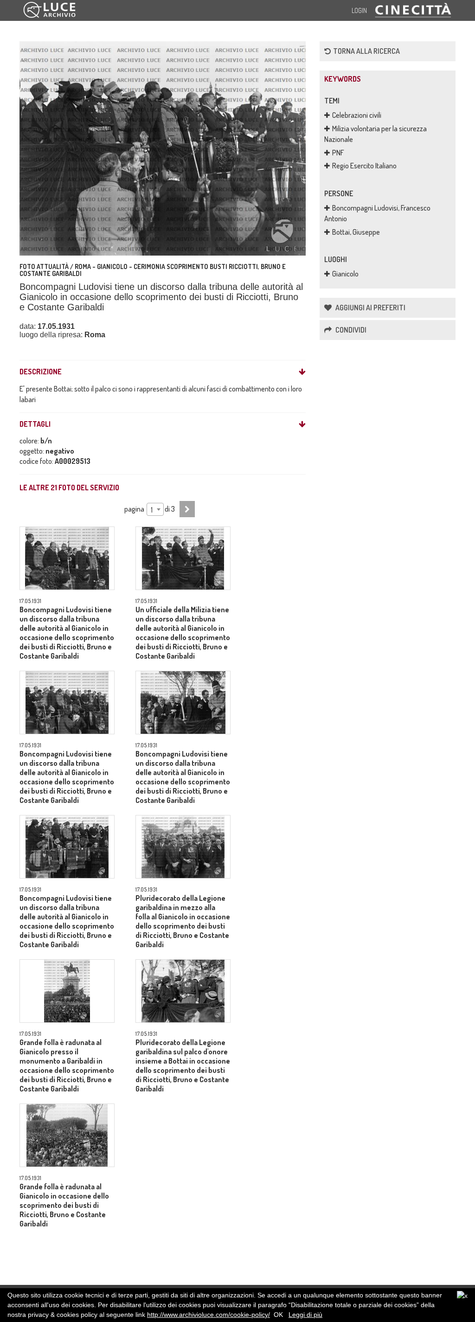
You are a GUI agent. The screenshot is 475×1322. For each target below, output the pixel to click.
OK (278, 1314)
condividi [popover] (350, 329)
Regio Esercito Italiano (364, 165)
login (359, 10)
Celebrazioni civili (356, 115)
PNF (338, 152)
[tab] (162, 372)
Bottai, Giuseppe (356, 232)
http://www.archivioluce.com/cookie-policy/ (208, 1314)
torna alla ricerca (366, 51)
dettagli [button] (35, 424)
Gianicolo (345, 273)
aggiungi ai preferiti (369, 307)
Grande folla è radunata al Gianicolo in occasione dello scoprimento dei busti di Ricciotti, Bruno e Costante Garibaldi (64, 1205)
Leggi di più (305, 1314)
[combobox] (155, 509)
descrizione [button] (40, 372)
